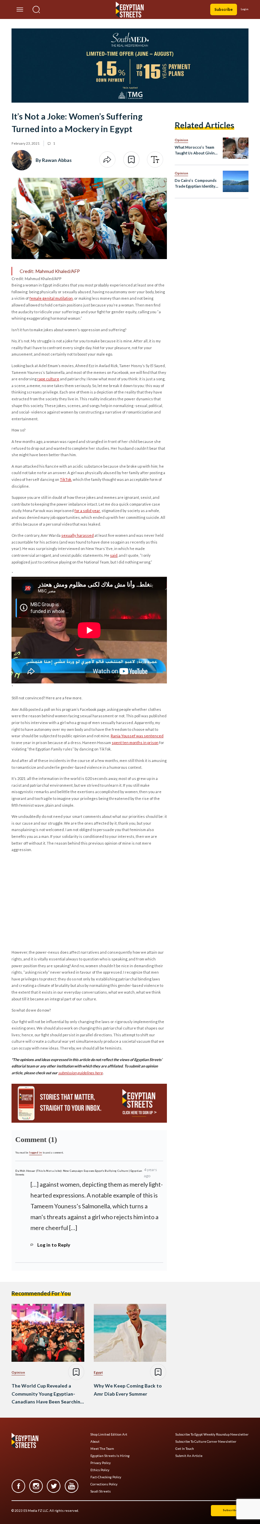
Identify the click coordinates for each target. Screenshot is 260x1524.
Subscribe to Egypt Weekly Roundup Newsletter (211, 1434)
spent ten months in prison (135, 742)
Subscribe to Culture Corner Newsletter (205, 1441)
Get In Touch (184, 1449)
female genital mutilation (51, 298)
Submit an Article (188, 1456)
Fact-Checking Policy (105, 1477)
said (113, 555)
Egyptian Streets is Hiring (110, 1456)
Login (244, 9)
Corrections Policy (103, 1484)
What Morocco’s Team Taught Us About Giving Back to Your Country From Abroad (196, 150)
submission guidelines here (80, 1073)
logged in (35, 1152)
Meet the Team (102, 1449)
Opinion (181, 140)
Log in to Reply (53, 1245)
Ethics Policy (99, 1470)
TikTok (65, 479)
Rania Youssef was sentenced (137, 736)
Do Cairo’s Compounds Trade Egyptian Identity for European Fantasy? (196, 183)
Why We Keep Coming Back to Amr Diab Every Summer (128, 1390)
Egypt (98, 1372)
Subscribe (224, 9)
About (95, 1441)
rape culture (48, 379)
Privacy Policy (100, 1463)
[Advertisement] (63, 900)
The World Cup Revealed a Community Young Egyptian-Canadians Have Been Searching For (47, 1394)
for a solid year (87, 510)
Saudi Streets (100, 1491)
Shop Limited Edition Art (108, 1434)
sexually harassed (77, 535)
